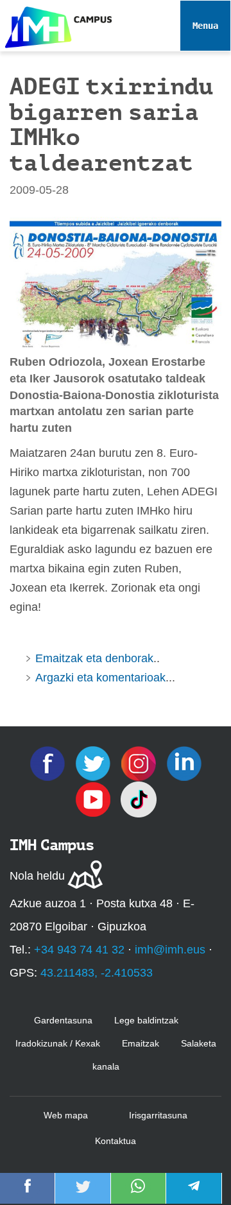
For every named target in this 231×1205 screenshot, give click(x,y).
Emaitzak (140, 1043)
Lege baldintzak (146, 1020)
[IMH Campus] (56, 24)
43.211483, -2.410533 (96, 972)
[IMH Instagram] (140, 762)
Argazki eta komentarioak (100, 677)
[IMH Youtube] (94, 798)
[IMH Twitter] (94, 762)
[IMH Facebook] (49, 762)
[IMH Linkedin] (184, 762)
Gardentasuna (63, 1020)
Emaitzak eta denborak (94, 658)
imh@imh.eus (170, 949)
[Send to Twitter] (83, 1194)
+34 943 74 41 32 (79, 949)
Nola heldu (37, 875)
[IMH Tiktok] (138, 798)
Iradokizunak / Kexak (57, 1043)
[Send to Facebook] (27, 1194)
